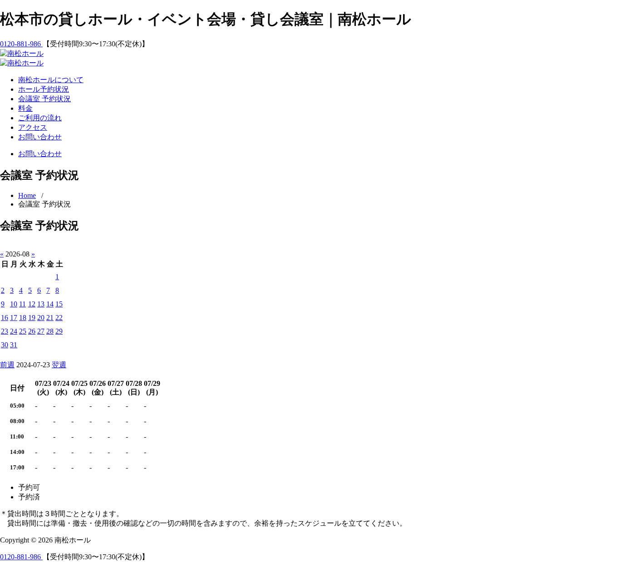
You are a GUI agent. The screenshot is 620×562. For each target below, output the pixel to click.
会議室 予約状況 (44, 99)
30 (4, 345)
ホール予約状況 (43, 89)
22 (59, 317)
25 (22, 331)
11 (22, 304)
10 (13, 304)
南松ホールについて (51, 80)
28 (50, 331)
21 (50, 317)
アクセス (32, 127)
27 (40, 331)
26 (31, 331)
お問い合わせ (40, 137)
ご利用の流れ (40, 118)
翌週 (59, 365)
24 (13, 331)
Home (27, 195)
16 (4, 317)
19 (31, 317)
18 (22, 317)
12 (31, 304)
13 (40, 304)
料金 (25, 108)
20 (40, 317)
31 (13, 345)
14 (50, 304)
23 (4, 331)
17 (13, 317)
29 (59, 331)
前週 (7, 365)
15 (59, 304)
